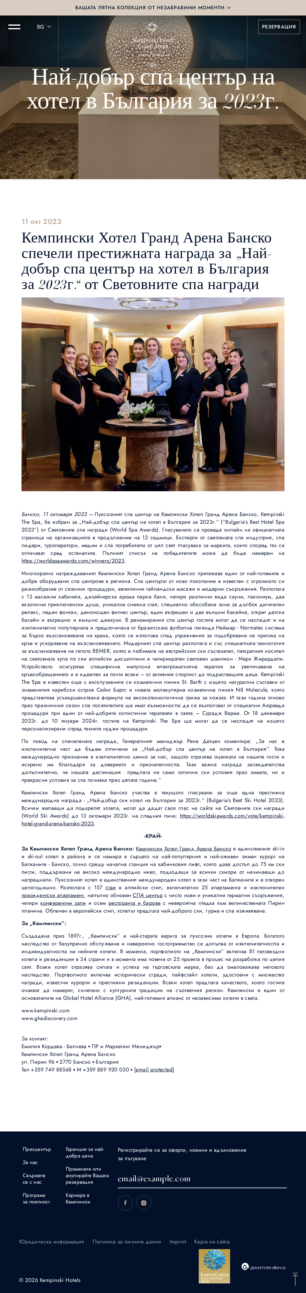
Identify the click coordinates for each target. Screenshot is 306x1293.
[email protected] (154, 1070)
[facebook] (125, 1202)
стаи (110, 887)
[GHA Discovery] (264, 1266)
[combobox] (44, 26)
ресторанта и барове (134, 903)
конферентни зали (63, 903)
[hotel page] (153, 27)
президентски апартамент (53, 895)
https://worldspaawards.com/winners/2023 (73, 561)
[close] (229, 8)
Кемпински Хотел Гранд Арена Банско (183, 849)
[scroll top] (295, 1278)
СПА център (148, 895)
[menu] (14, 27)
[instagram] (143, 1202)
